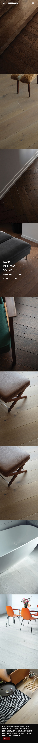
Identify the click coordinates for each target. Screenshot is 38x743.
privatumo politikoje (14, 735)
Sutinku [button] (6, 738)
